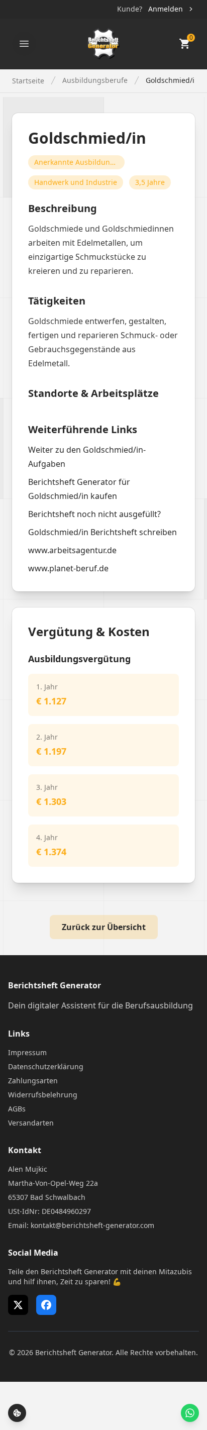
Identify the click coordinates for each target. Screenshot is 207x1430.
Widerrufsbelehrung (42, 1094)
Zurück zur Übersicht (104, 927)
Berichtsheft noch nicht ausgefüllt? (94, 514)
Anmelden (165, 9)
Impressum (27, 1052)
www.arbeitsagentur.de (72, 550)
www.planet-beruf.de (68, 568)
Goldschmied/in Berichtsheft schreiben (102, 532)
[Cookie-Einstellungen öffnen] (17, 1413)
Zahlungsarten (33, 1080)
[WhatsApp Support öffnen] (190, 1413)
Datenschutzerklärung (45, 1066)
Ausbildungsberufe (95, 80)
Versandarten (31, 1123)
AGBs (17, 1108)
